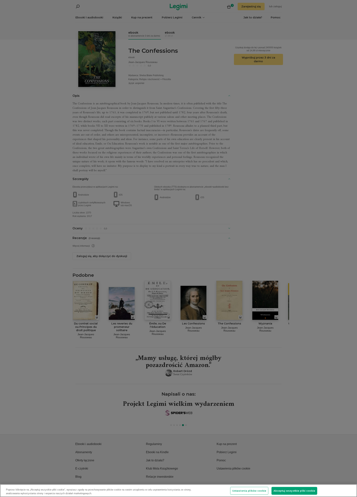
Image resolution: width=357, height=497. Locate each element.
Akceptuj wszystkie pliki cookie (294, 490)
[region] (178, 490)
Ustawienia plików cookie (249, 490)
